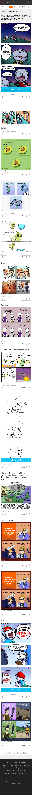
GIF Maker (14, 762)
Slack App (22, 770)
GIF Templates (19, 765)
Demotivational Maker (9, 768)
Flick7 (3, 92)
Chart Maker (27, 765)
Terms (13, 770)
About (26, 768)
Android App (16, 778)
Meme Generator (23, 762)
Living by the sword (8, 520)
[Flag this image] (29, 96)
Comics (4, 7)
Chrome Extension (25, 778)
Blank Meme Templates (7, 765)
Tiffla (3, 294)
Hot (11, 7)
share (23, 97)
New (15, 7)
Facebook (4, 778)
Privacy (8, 770)
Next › (24, 752)
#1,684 (3, 621)
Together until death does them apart (15, 350)
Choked (4, 263)
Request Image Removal (11, 773)
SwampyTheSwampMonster (7, 129)
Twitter (10, 778)
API (18, 770)
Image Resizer (20, 768)
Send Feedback (23, 773)
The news (4, 305)
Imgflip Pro (7, 762)
